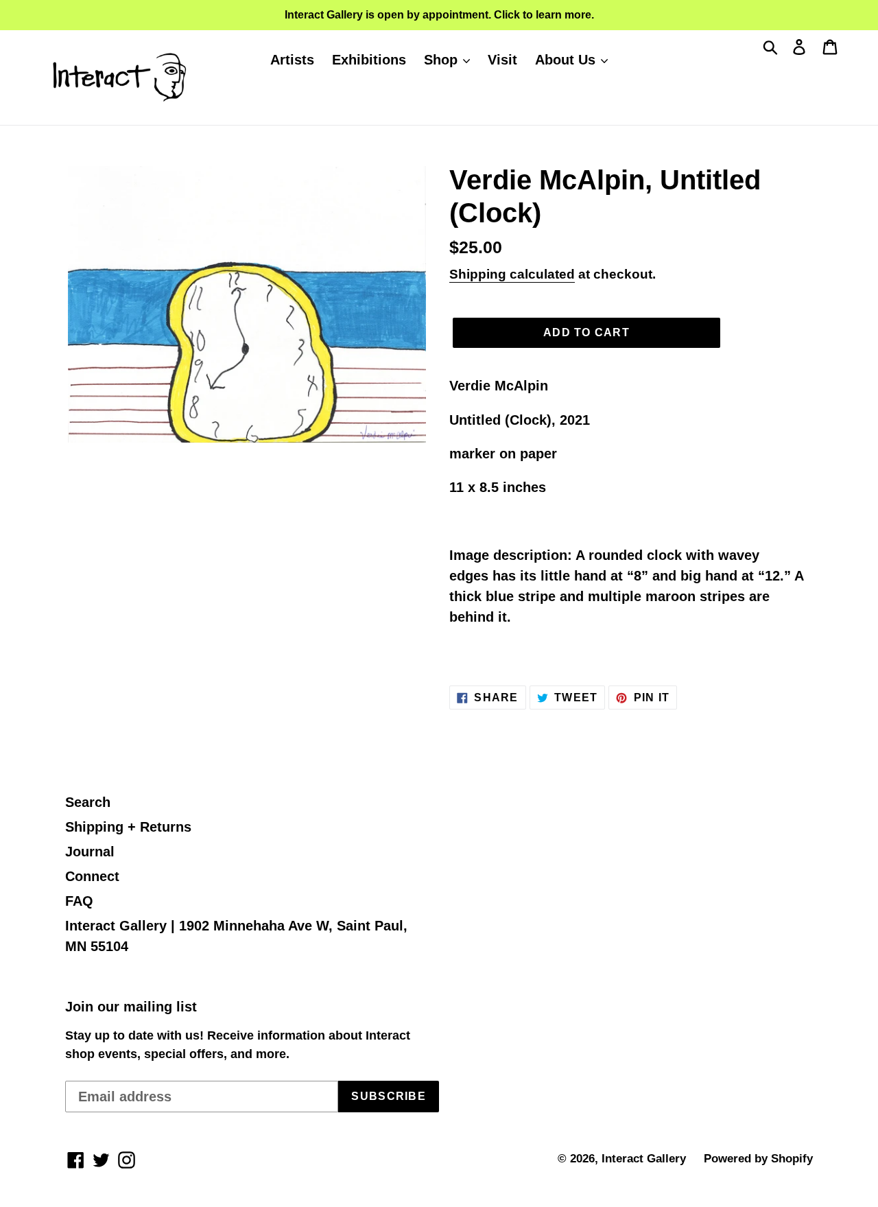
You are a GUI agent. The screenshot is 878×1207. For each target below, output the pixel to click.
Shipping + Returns (128, 826)
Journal (90, 851)
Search (87, 802)
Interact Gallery (644, 1158)
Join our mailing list (131, 1006)
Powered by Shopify (758, 1158)
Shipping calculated (512, 274)
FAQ (79, 901)
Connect (92, 876)
